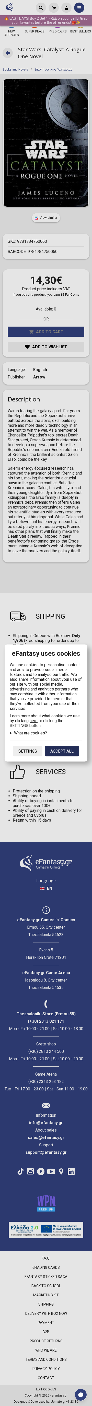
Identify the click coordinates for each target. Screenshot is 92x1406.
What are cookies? (30, 733)
